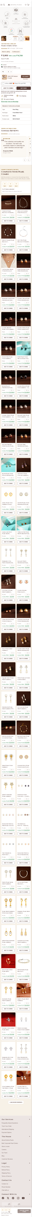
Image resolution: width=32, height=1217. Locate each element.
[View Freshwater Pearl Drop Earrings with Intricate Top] (8, 698)
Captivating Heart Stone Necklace (7, 270)
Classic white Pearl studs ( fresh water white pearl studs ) (23, 328)
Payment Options (7, 1132)
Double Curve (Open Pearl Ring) (8, 1029)
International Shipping (8, 1129)
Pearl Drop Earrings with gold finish (8, 912)
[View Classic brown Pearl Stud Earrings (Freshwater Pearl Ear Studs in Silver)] (8, 319)
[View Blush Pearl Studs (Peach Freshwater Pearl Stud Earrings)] (8, 465)
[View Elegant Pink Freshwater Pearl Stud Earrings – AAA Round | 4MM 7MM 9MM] (24, 436)
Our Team (4, 1153)
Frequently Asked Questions (10, 1123)
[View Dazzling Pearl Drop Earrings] (8, 990)
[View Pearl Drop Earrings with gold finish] (8, 903)
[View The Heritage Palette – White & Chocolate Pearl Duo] (24, 815)
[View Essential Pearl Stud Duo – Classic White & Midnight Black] (24, 786)
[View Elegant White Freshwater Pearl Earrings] (24, 553)
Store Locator (6, 1146)
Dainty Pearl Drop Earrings (23, 999)
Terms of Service (7, 1176)
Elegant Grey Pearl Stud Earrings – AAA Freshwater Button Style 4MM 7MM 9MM (23, 416)
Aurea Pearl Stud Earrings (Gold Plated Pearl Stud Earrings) (7, 503)
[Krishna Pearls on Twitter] (8, 1198)
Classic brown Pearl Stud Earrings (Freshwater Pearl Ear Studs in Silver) (8, 328)
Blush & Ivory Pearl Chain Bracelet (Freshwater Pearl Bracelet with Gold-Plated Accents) (23, 737)
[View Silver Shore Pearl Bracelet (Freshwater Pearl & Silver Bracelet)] (24, 961)
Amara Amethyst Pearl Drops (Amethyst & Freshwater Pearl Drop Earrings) (7, 533)
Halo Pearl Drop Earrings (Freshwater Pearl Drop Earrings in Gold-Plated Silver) (8, 649)
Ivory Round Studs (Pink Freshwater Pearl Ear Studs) (23, 270)
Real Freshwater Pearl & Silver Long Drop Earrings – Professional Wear (23, 1058)
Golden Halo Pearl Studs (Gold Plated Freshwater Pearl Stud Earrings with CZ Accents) (23, 766)
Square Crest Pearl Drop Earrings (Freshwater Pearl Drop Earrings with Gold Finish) (8, 678)
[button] (23, 5)
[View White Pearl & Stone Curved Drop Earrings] (24, 669)
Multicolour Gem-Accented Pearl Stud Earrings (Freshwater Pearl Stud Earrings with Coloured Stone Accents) (8, 737)
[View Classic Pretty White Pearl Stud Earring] (24, 1078)
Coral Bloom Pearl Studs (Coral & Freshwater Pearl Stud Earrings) (8, 620)
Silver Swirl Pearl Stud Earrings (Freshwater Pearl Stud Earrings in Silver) (7, 357)
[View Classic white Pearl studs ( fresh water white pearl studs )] (24, 319)
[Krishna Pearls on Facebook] (3, 1198)
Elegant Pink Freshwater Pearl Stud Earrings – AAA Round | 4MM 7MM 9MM (23, 445)
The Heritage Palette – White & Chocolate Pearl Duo (22, 824)
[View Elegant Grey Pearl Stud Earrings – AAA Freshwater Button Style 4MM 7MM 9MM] (24, 407)
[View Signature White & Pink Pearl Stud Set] (8, 815)
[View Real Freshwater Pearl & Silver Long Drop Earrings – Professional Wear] (24, 1049)
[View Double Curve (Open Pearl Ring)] (8, 1019)
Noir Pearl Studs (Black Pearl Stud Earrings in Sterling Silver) (22, 357)
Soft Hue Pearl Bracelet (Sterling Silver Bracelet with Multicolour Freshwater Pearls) (23, 241)
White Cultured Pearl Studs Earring (23, 1029)
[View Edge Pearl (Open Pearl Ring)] (8, 961)
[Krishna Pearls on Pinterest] (13, 1198)
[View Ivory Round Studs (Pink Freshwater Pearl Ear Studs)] (24, 261)
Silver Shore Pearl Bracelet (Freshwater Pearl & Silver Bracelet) (23, 970)
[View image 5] (27, 38)
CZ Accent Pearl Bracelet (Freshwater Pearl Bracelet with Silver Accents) (22, 883)
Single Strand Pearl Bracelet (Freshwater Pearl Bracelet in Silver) (8, 241)
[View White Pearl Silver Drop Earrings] (8, 874)
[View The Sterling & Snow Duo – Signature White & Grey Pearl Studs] (8, 844)
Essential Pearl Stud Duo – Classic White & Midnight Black (23, 795)
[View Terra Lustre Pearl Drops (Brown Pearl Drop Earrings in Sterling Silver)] (24, 523)
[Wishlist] (25, 4)
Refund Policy (6, 1170)
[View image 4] (21, 38)
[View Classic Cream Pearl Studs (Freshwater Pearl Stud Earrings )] (24, 290)
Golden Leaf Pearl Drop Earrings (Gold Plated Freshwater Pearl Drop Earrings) (23, 941)
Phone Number (6, 1187)
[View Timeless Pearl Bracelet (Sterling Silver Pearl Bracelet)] (8, 202)
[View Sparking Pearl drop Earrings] (24, 903)
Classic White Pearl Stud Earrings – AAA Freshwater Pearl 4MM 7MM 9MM (8, 416)
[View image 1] (3, 38)
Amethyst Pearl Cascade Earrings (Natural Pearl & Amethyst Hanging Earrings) (23, 474)
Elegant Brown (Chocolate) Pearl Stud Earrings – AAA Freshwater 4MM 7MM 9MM (8, 445)
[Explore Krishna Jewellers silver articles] (16, 1206)
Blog (3, 1156)
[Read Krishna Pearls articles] (6, 1206)
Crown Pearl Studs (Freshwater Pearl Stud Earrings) (23, 503)
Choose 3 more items (24, 1211)
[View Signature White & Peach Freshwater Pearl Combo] (24, 844)
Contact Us (5, 1184)
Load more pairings (16, 1102)
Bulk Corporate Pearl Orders (10, 1143)
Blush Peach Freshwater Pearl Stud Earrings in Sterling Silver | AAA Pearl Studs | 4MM (8, 387)
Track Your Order (7, 1126)
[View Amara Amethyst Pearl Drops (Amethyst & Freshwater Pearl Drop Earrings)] (8, 523)
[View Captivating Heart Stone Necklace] (8, 261)
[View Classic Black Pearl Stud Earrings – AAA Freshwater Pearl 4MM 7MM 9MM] (24, 377)
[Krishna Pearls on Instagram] (18, 1198)
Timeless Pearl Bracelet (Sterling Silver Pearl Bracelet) (8, 212)
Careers (4, 1149)
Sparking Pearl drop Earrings (23, 912)
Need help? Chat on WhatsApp (9, 101)
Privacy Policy (6, 1166)
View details (25, 78)
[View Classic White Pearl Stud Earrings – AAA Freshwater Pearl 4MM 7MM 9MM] (8, 407)
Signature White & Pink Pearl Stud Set (8, 824)
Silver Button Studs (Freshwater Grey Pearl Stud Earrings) (8, 299)
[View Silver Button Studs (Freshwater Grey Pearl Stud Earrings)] (8, 290)
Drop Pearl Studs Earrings (7, 766)
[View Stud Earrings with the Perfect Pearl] (8, 1078)
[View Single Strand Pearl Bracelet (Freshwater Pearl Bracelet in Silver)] (8, 232)
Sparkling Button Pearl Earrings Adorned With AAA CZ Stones (7, 1058)
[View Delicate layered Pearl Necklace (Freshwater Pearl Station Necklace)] (24, 202)
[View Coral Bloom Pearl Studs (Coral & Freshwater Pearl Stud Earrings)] (8, 611)
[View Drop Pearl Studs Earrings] (8, 757)
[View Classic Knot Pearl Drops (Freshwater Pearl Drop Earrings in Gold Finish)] (24, 640)
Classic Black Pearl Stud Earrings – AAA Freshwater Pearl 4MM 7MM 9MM (23, 387)
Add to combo (8, 88)
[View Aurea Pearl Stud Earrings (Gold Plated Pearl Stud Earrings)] (8, 494)
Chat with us (5, 1190)
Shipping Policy (6, 1173)
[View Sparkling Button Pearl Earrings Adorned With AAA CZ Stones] (8, 1049)
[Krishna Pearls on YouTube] (23, 1198)
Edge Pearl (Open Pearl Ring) (7, 970)
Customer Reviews (7, 1159)
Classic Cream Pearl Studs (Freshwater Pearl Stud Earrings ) (23, 299)
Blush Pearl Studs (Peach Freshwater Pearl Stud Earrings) (7, 474)
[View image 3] (15, 38)
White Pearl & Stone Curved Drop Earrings (23, 678)
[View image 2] (9, 38)
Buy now (24, 88)
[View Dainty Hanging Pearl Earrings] (8, 786)
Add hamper (25, 76)
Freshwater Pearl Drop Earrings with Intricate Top (8, 708)
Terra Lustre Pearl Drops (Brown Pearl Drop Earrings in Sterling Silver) (23, 533)
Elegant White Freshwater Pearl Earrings (22, 562)
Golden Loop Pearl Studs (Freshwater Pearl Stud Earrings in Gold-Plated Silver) (23, 620)
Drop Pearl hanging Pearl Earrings (8, 941)
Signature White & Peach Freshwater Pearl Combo (23, 854)
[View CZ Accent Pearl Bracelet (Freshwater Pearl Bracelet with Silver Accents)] (24, 874)
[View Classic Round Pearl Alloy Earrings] (24, 582)
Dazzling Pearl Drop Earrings (6, 999)
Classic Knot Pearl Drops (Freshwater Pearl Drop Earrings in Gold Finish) (23, 649)
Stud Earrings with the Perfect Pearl (8, 1087)
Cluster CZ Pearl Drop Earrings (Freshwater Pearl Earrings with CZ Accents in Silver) (7, 591)
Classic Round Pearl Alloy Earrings (22, 591)
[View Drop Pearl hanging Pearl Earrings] (8, 932)
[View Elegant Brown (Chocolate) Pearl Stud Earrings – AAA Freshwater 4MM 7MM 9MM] (8, 436)
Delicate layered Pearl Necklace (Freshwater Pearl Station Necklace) (23, 212)
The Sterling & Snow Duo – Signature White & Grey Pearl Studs (7, 854)
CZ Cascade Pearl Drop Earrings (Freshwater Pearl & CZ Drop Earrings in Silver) (23, 708)
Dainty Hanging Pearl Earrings (7, 795)
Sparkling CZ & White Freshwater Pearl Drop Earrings (8, 562)
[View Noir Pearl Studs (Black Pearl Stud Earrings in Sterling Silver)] (24, 348)
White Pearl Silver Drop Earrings (7, 883)
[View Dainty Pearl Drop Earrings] (24, 990)
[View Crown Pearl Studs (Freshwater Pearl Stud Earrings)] (24, 494)
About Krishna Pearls (8, 1140)
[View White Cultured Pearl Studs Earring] (24, 1019)
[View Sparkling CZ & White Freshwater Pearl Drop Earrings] (8, 553)
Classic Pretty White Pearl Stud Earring (22, 1087)
